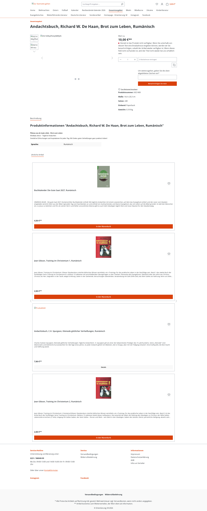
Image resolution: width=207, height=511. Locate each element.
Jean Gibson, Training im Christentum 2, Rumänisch (58, 401)
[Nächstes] (112, 57)
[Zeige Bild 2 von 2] (79, 79)
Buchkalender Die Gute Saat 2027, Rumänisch (55, 190)
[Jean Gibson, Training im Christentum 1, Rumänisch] (103, 247)
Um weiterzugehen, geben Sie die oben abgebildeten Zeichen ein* (154, 72)
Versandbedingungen (89, 454)
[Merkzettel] (156, 4)
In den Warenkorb (103, 226)
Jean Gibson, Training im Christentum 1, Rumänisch (58, 260)
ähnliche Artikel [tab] (37, 155)
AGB (132, 460)
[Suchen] (122, 4)
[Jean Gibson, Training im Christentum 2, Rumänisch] (103, 388)
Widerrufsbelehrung (89, 457)
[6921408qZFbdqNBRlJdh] (77, 58)
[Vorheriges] (42, 57)
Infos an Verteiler (138, 463)
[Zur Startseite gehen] (41, 3)
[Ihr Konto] (162, 4)
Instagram (34, 478)
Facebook (85, 478)
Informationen (137, 450)
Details (103, 367)
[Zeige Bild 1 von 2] (75, 79)
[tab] (35, 118)
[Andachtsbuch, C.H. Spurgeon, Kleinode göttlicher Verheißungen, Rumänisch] (103, 317)
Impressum (135, 454)
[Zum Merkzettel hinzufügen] (169, 183)
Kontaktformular (51, 470)
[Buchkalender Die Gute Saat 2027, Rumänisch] (103, 176)
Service (84, 450)
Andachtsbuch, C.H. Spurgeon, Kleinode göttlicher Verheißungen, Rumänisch (69, 331)
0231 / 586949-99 (37, 458)
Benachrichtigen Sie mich (157, 84)
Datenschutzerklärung (140, 457)
